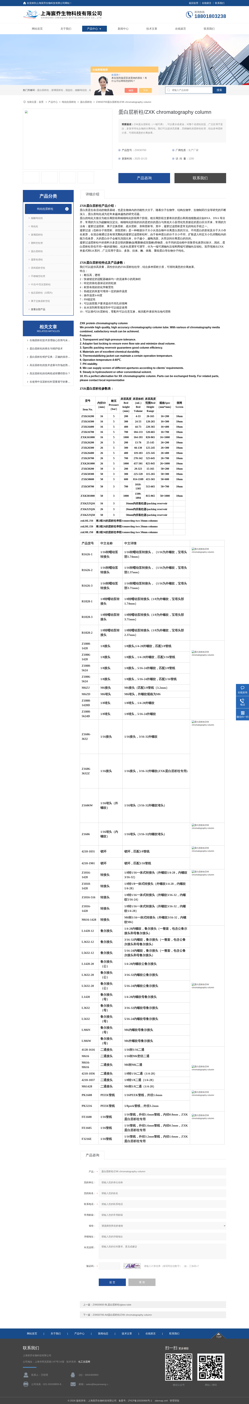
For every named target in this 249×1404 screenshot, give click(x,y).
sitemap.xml (161, 1400)
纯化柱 (34, 226)
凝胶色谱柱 (37, 259)
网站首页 (37, 28)
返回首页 (193, 3)
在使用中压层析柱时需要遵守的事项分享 (50, 381)
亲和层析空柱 (38, 267)
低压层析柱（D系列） (42, 292)
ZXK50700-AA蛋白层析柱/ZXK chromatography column (122, 1314)
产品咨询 (144, 178)
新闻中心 (123, 28)
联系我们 (219, 3)
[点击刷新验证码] (132, 1266)
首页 (41, 102)
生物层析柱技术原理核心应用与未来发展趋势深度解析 (50, 340)
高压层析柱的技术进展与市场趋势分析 (50, 365)
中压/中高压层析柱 (41, 284)
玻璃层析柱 (37, 234)
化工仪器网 (84, 1361)
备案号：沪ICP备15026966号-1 (136, 1400)
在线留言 (206, 3)
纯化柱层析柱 (69, 102)
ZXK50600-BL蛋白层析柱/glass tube (112, 1304)
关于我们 (65, 28)
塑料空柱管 (37, 243)
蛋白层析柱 (86, 102)
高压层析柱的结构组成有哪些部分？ (50, 373)
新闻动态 (103, 1333)
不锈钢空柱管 (38, 276)
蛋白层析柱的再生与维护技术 (46, 348)
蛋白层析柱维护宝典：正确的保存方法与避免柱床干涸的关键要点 (50, 356)
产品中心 (92, 28)
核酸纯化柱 (37, 218)
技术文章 (151, 28)
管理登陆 (174, 1400)
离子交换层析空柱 (40, 301)
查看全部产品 (38, 309)
